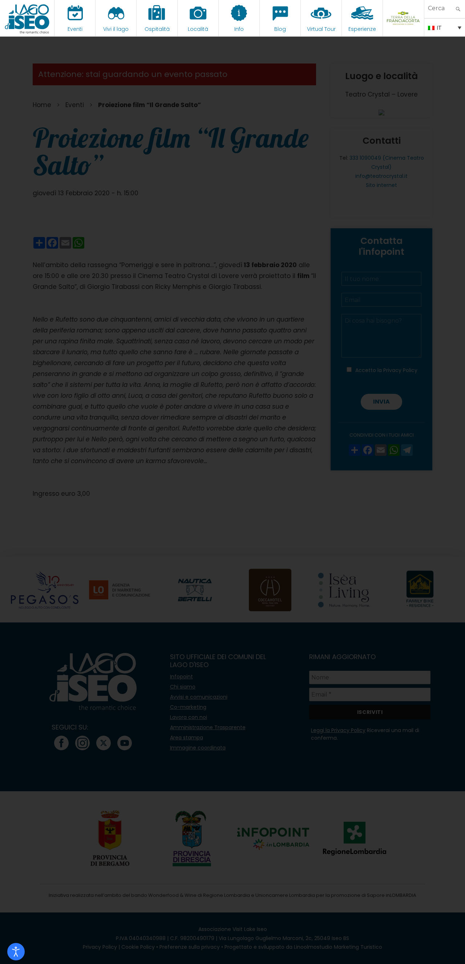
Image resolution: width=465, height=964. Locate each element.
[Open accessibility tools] (16, 951)
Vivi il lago (116, 29)
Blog (280, 29)
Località (198, 29)
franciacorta (403, 29)
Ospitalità (157, 29)
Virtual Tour (321, 29)
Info (239, 29)
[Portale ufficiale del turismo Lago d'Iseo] (27, 18)
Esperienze (362, 29)
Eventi (75, 29)
